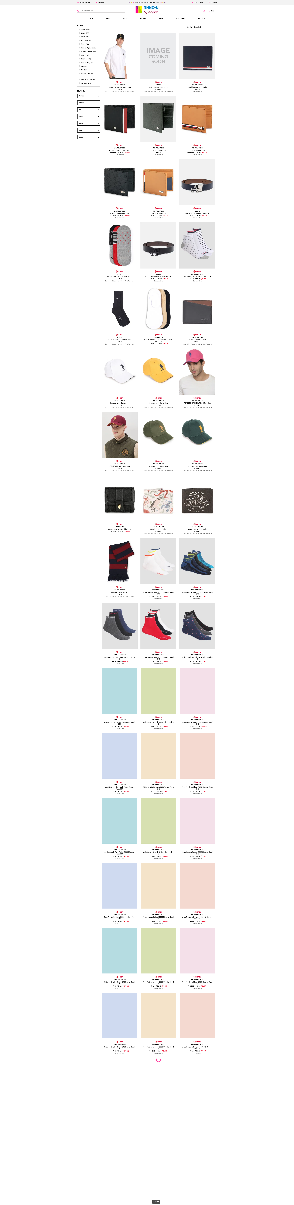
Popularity (198, 27)
